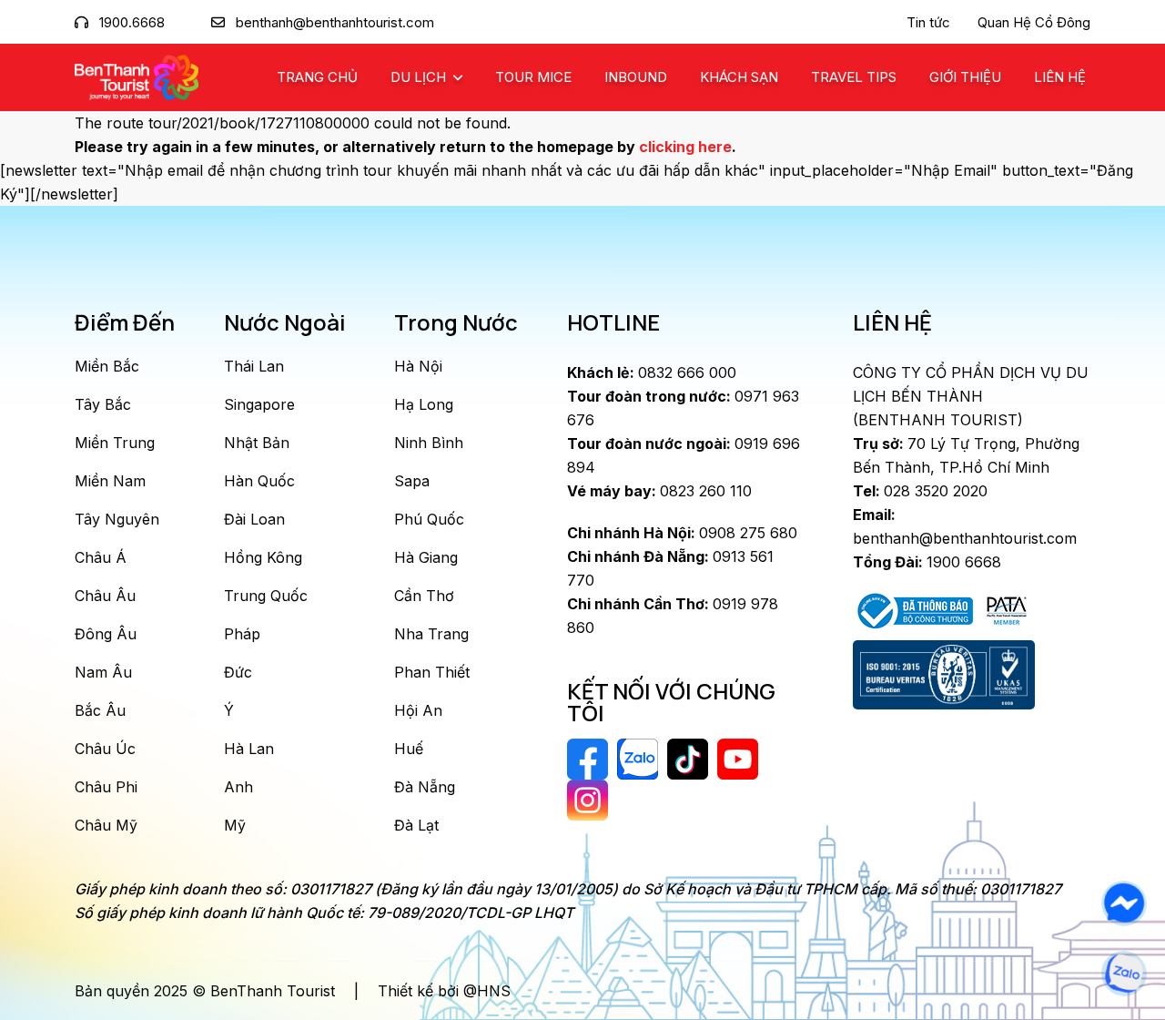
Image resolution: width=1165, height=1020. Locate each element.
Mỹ (235, 825)
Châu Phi (106, 787)
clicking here (685, 147)
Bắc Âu (100, 710)
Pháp (242, 634)
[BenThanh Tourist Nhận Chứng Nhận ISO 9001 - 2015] (944, 674)
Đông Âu (106, 634)
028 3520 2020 (920, 491)
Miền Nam (110, 481)
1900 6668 (927, 562)
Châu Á (101, 557)
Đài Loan (254, 519)
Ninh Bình (428, 443)
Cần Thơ (424, 595)
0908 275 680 (682, 533)
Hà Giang (426, 557)
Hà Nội (418, 366)
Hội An (418, 710)
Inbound (635, 77)
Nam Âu (103, 672)
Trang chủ (317, 77)
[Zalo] (1123, 973)
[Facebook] (1123, 903)
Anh (238, 787)
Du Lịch (420, 77)
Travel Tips (854, 77)
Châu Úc (105, 749)
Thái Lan (254, 366)
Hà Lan (249, 749)
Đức (238, 672)
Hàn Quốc (259, 481)
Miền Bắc (107, 366)
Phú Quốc (429, 519)
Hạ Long (423, 404)
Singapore (259, 404)
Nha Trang (431, 634)
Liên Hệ (1060, 77)
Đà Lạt (416, 825)
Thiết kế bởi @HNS (444, 991)
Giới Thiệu (965, 77)
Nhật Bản (256, 443)
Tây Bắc (103, 404)
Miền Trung (115, 443)
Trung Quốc (266, 595)
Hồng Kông (263, 557)
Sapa (412, 481)
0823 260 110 (659, 491)
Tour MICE (533, 77)
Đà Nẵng (424, 787)
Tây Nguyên (117, 519)
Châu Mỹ (106, 825)
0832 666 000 (651, 372)
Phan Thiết (432, 672)
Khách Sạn (739, 77)
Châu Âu (105, 595)
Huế (408, 749)
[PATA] (1007, 609)
